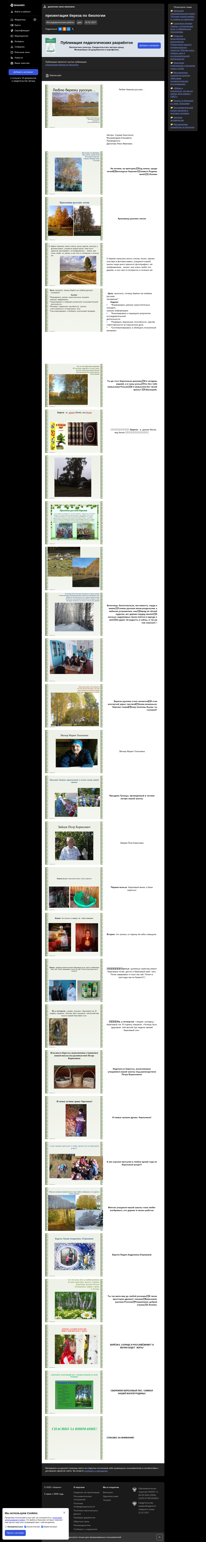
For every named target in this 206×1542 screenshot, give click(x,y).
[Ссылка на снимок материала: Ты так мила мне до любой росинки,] (74, 1300)
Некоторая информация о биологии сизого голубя (182, 66)
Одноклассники (110, 1496)
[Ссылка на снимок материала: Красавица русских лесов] (74, 218)
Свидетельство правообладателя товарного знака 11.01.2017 (147, 1508)
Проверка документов (84, 1518)
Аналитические (33, 1527)
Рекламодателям (82, 1525)
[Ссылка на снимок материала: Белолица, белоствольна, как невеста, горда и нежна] (74, 614)
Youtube (107, 1500)
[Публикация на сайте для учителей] (50, 45)
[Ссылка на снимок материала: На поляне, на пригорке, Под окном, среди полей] (74, 173)
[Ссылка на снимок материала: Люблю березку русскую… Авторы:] (74, 106)
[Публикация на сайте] (35, 20)
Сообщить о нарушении (85, 1529)
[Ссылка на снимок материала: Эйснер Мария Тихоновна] (74, 751)
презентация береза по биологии (61, 65)
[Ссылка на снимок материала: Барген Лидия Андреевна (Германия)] (74, 1255)
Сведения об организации (87, 1492)
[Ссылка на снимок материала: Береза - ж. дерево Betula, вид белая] (74, 431)
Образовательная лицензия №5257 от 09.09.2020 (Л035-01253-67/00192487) (148, 1493)
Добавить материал (23, 72)
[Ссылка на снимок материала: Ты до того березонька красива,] (74, 385)
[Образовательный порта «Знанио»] (17, 6)
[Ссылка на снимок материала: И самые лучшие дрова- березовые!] (74, 1117)
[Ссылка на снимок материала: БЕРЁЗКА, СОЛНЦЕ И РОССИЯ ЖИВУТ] (74, 1346)
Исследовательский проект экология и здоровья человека (181, 110)
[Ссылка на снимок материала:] (74, 477)
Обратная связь (81, 1521)
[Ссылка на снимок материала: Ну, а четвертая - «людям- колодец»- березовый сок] (74, 1026)
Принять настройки (15, 1533)
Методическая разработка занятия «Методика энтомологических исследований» (180, 78)
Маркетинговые (50, 1527)
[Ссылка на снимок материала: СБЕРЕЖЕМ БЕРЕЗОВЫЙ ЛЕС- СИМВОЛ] (74, 1392)
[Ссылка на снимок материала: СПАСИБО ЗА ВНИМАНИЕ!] (74, 1437)
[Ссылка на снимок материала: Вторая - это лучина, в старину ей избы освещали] (74, 934)
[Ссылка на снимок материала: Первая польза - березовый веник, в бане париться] (74, 888)
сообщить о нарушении (96, 1471)
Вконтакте (108, 1492)
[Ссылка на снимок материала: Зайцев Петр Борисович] (74, 843)
